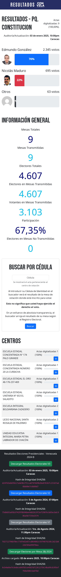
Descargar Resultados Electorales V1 (30, 522)
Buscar (30, 326)
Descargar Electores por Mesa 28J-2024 (30, 551)
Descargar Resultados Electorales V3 (30, 463)
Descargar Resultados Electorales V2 (30, 493)
